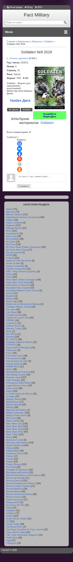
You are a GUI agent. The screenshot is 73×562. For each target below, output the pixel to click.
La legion (10, 396)
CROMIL (10, 320)
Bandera (10, 296)
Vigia (8, 540)
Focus (9, 353)
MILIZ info (11, 418)
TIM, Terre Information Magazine (22, 535)
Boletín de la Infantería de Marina (22, 304)
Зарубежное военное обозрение (22, 217)
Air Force (10, 244)
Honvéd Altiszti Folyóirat (18, 372)
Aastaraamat (12, 233)
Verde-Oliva (11, 537)
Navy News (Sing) (15, 429)
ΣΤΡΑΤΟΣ (11, 345)
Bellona (9, 298)
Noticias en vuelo (14, 440)
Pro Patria (11, 467)
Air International (14, 252)
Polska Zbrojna (13, 464)
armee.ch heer (13, 263)
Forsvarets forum (14, 355)
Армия (9, 209)
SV (7, 521)
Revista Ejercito (14, 480)
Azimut (9, 293)
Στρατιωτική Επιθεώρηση (18, 347)
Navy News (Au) (14, 423)
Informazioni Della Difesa (18, 383)
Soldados (10, 510)
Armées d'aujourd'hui (16, 269)
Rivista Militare (13, 491)
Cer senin (10, 309)
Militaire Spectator (15, 412)
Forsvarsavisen (13, 358)
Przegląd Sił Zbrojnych (17, 469)
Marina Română (14, 404)
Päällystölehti (12, 450)
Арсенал (10, 211)
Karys (9, 391)
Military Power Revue (16, 415)
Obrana (9, 448)
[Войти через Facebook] (19, 153)
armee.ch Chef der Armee (18, 260)
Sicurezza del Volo (15, 505)
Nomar (9, 437)
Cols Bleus (11, 312)
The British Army (14, 527)
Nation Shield (12, 421)
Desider (10, 336)
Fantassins (11, 350)
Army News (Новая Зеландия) (21, 279)
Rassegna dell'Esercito (17, 472)
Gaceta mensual (14, 364)
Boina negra (12, 301)
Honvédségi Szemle (16, 374)
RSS (40, 7)
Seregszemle (12, 502)
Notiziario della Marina (17, 442)
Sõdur (9, 507)
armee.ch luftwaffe (15, 266)
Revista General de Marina (19, 494)
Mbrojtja (10, 407)
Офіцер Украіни (14, 228)
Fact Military (36, 14)
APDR (9, 255)
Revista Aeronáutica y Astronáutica (23, 475)
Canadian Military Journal (18, 307)
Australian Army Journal (18, 288)
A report (10, 258)
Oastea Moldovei (14, 445)
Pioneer (10, 459)
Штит (8, 230)
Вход (30, 7)
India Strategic (13, 380)
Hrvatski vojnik (13, 377)
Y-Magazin (11, 543)
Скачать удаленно (19, 58)
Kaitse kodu (12, 388)
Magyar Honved (14, 399)
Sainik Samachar (14, 499)
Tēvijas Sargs (13, 524)
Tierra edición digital (16, 532)
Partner (9, 456)
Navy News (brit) (14, 426)
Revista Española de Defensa (20, 483)
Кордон (10, 220)
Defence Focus (13, 326)
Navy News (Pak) (14, 431)
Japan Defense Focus (17, 385)
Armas (9, 274)
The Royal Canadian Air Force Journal (24, 529)
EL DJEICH (11, 339)
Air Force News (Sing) (17, 249)
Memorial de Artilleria (16, 410)
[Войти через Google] (19, 164)
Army (8, 277)
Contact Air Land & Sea (17, 317)
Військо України (14, 214)
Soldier (9, 516)
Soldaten (26, 109)
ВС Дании (13, 109)
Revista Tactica (13, 497)
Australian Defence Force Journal (22, 290)
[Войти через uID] (19, 143)
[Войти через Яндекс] (19, 158)
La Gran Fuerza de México (19, 393)
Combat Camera (14, 315)
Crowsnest (11, 323)
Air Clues (10, 241)
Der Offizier (11, 334)
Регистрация (16, 7)
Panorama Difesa (14, 453)
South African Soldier (16, 518)
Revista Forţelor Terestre (18, 486)
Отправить (23, 186)
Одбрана (10, 225)
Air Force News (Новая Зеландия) (23, 247)
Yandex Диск (20, 100)
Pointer (9, 461)
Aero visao (11, 236)
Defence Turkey (14, 328)
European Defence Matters (19, 342)
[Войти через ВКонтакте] (19, 148)
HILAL (9, 369)
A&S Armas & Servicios (18, 285)
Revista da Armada (15, 478)
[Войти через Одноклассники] (19, 169)
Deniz (9, 331)
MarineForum (12, 402)
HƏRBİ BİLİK (12, 366)
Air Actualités (12, 239)
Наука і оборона (14, 222)
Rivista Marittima (14, 488)
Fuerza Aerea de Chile (17, 361)
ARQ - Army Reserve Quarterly (21, 271)
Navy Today (12, 434)
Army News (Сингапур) (17, 282)
